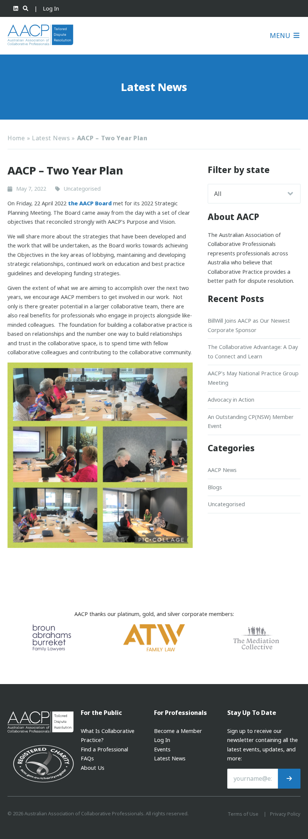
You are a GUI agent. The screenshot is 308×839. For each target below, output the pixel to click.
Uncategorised (226, 504)
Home (16, 138)
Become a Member (178, 730)
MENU (281, 35)
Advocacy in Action (231, 399)
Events (162, 749)
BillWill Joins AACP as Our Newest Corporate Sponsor (249, 325)
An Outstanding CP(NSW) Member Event (251, 421)
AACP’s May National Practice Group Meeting (253, 378)
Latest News (51, 138)
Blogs (215, 487)
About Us (92, 767)
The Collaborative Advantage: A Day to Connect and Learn (253, 351)
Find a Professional (104, 749)
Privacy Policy (285, 813)
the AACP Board (90, 203)
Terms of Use (243, 813)
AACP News (222, 469)
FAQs (87, 758)
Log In (51, 8)
